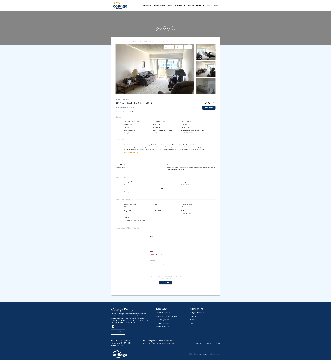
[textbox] (154, 254)
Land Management (162, 320)
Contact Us (118, 332)
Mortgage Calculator (194, 5)
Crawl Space (127, 192)
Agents (169, 5)
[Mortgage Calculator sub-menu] (204, 5)
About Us (146, 5)
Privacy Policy (198, 343)
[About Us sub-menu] (151, 5)
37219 (145, 41)
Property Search (159, 5)
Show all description (130, 152)
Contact (215, 5)
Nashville (139, 41)
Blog (191, 323)
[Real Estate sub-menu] (185, 5)
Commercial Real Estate (164, 323)
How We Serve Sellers (163, 313)
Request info (208, 108)
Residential (127, 41)
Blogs (208, 5)
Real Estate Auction (162, 327)
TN (133, 41)
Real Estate (178, 5)
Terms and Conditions (212, 343)
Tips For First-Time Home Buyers (167, 316)
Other (154, 192)
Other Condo (119, 41)
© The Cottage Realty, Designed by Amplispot (204, 354)
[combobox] (154, 254)
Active (130, 124)
